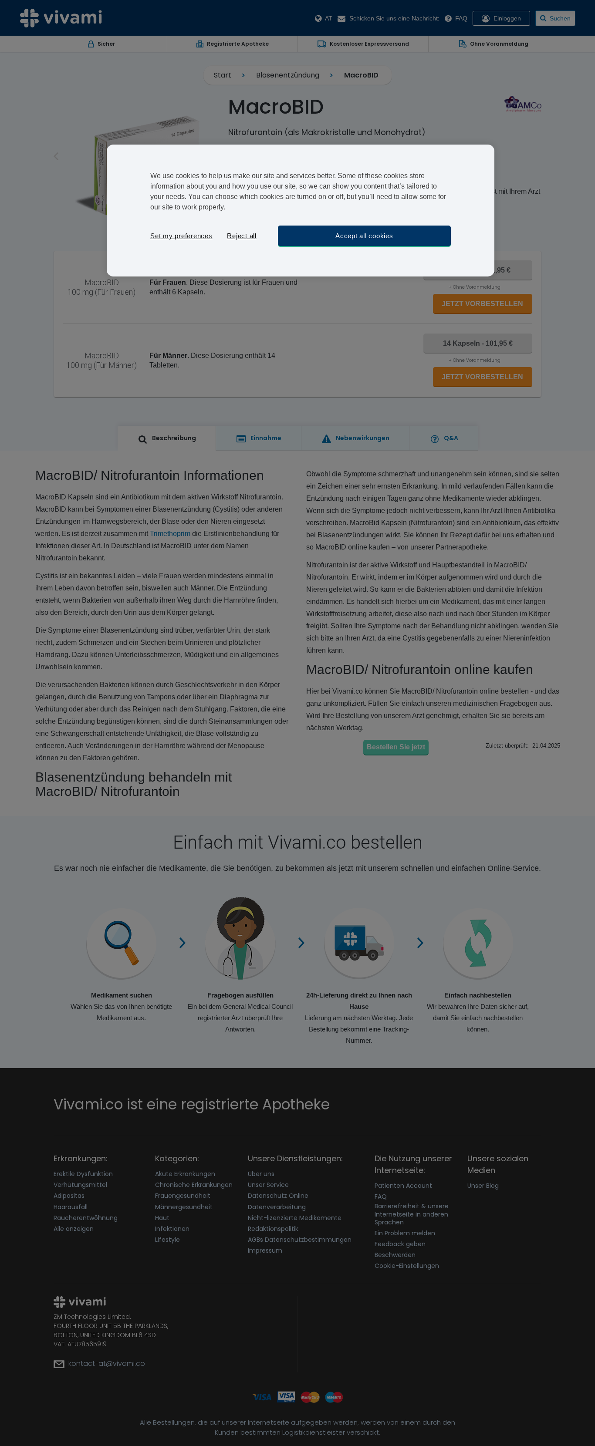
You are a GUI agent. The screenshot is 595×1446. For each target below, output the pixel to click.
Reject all (242, 235)
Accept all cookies (364, 235)
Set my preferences (181, 235)
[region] (300, 210)
